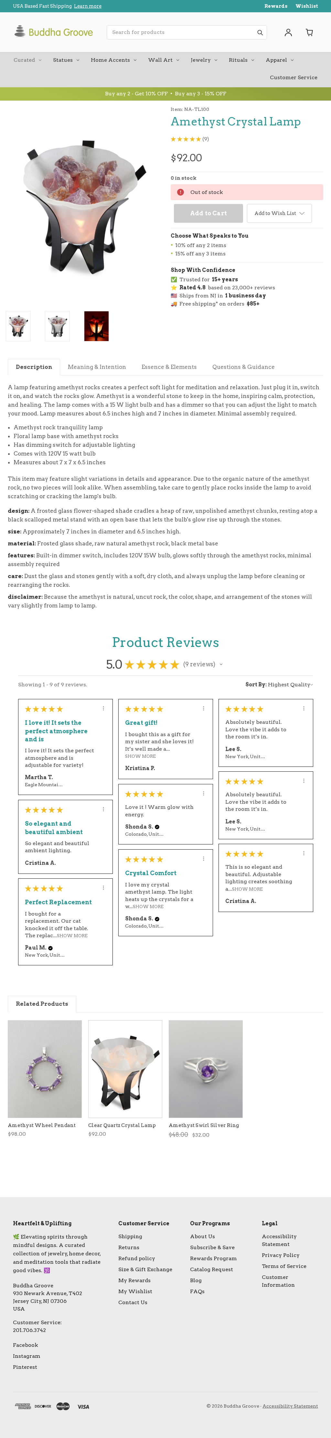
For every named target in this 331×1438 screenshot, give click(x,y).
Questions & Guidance (243, 367)
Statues (63, 60)
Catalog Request (211, 1269)
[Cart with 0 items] (309, 32)
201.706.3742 (29, 1330)
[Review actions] (103, 708)
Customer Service (293, 77)
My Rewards (134, 1280)
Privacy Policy (281, 1255)
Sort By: (256, 684)
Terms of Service (284, 1266)
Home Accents (110, 60)
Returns (128, 1247)
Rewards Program (213, 1258)
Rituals (238, 60)
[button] (221, 664)
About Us (202, 1236)
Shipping (130, 1236)
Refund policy (136, 1258)
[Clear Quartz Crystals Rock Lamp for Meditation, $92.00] (125, 1069)
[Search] (260, 32)
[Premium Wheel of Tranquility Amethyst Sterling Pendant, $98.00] (45, 1069)
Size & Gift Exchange (145, 1269)
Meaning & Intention (97, 367)
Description (34, 367)
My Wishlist (135, 1291)
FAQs (197, 1291)
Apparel (276, 60)
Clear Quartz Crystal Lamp (122, 1125)
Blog (196, 1280)
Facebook (25, 1345)
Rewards (275, 6)
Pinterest (25, 1367)
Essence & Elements (169, 367)
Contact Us (132, 1302)
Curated (24, 60)
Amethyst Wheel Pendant (42, 1125)
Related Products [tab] (42, 1004)
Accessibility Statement (290, 1406)
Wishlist (306, 6)
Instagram (26, 1356)
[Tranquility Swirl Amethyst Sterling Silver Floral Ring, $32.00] (206, 1069)
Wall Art (160, 60)
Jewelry (201, 60)
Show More (140, 756)
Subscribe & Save (212, 1247)
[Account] (288, 32)
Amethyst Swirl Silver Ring (204, 1125)
